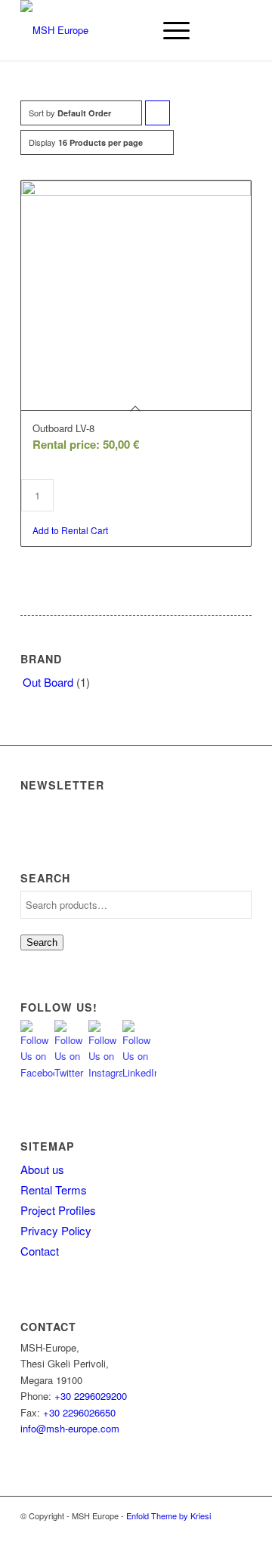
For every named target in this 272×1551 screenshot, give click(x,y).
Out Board (48, 682)
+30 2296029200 (90, 1396)
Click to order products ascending (158, 116)
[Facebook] (217, 1532)
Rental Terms (53, 1189)
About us (42, 1169)
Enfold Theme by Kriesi (168, 1515)
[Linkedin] (240, 1532)
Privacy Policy (55, 1230)
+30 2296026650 (79, 1412)
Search (41, 942)
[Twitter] (172, 1532)
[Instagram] (195, 1532)
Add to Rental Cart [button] (70, 530)
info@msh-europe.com (69, 1428)
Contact (39, 1251)
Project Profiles (58, 1210)
